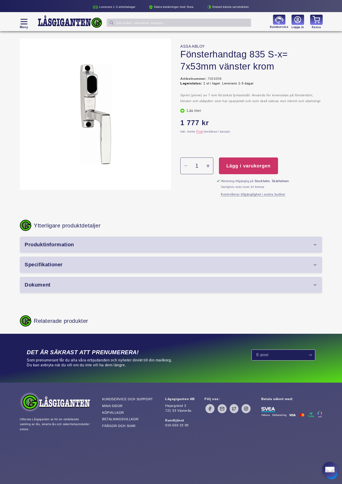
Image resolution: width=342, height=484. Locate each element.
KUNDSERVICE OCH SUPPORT (127, 399)
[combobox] (179, 23)
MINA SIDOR (112, 406)
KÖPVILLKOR (113, 412)
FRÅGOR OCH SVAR (119, 426)
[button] (23, 22)
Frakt (200, 131)
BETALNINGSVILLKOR (120, 419)
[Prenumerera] (310, 355)
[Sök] (112, 23)
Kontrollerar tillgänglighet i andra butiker (253, 194)
